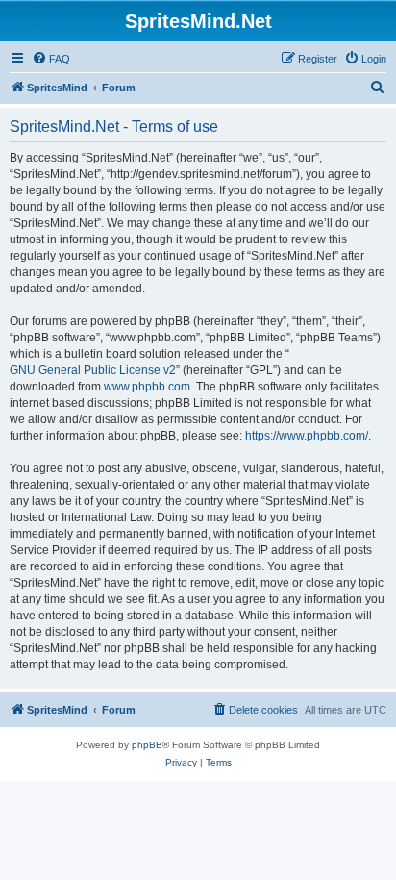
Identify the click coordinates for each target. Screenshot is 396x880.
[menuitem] (51, 58)
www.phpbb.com (147, 386)
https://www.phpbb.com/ (306, 435)
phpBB (147, 745)
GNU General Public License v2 (93, 370)
